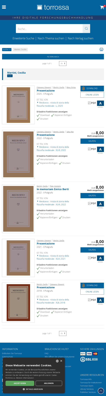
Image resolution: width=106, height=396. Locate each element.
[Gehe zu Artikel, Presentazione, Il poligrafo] (18, 104)
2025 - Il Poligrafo (45, 93)
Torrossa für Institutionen (91, 382)
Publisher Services (88, 392)
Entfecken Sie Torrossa (12, 353)
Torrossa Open (86, 385)
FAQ (46, 353)
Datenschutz (7, 356)
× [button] (61, 361)
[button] (86, 28)
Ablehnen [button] (49, 383)
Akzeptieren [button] (20, 383)
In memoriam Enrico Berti (53, 189)
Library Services (87, 389)
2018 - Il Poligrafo (45, 290)
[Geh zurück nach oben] (101, 391)
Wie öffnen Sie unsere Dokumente (59, 356)
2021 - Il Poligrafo (45, 247)
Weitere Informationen (25, 378)
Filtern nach (53, 56)
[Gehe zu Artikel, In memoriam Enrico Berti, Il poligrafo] (18, 208)
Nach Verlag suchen (80, 38)
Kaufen (92, 141)
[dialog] (34, 375)
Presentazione (46, 90)
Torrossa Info (86, 379)
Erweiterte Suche (23, 38)
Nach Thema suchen (51, 38)
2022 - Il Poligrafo (45, 138)
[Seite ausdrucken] (101, 49)
